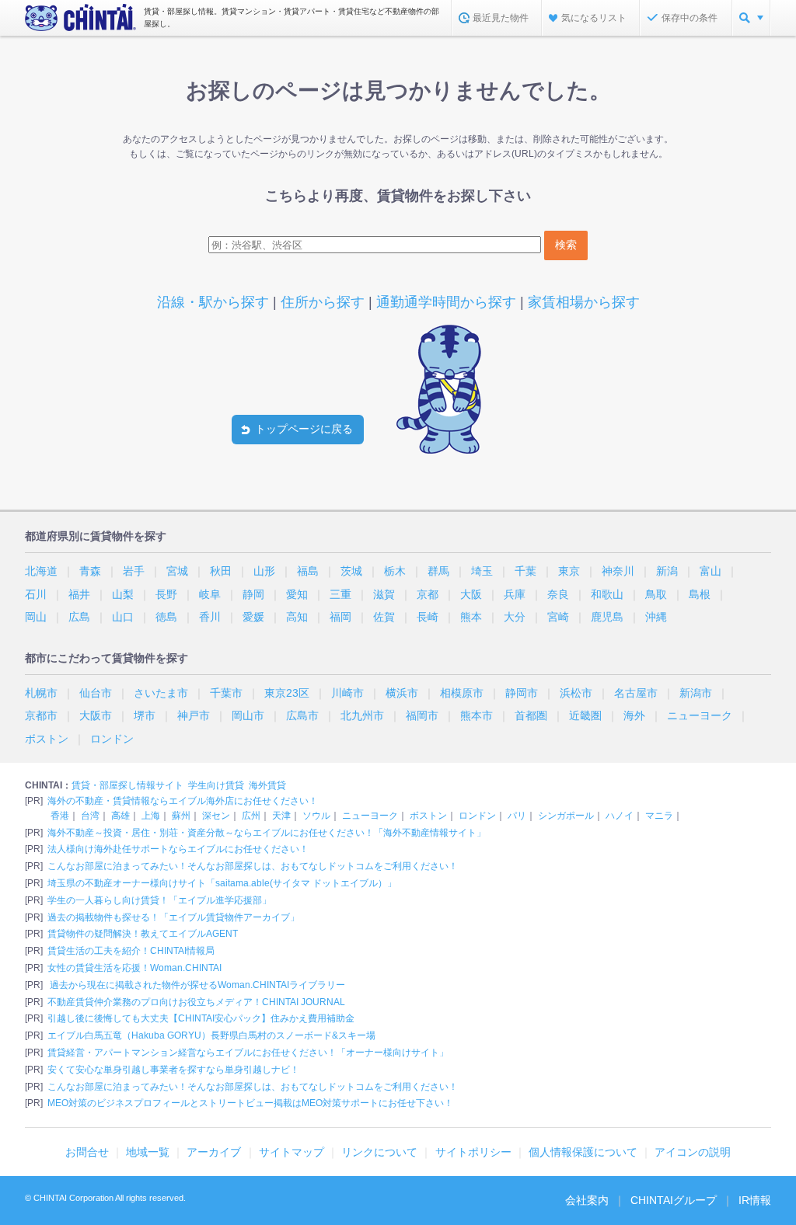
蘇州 (181, 815)
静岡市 (521, 693)
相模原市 (462, 693)
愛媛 (253, 617)
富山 (710, 571)
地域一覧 (147, 1152)
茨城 (351, 571)
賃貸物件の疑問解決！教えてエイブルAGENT (142, 933)
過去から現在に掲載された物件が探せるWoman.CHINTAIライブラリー (196, 985)
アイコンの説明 (693, 1152)
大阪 (471, 594)
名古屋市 (636, 693)
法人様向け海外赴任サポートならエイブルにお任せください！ (178, 849)
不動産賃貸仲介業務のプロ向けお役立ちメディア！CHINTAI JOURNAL (196, 1002)
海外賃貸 (267, 785)
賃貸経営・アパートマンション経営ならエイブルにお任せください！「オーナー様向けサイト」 (248, 1052)
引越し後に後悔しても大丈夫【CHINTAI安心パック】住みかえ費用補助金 (200, 1018)
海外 (634, 715)
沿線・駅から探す (213, 302)
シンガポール (566, 815)
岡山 (36, 617)
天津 (281, 815)
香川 (210, 617)
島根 (699, 594)
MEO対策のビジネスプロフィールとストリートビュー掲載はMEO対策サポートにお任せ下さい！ (250, 1103)
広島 (79, 617)
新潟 (667, 571)
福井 (79, 594)
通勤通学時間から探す (446, 302)
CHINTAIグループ (673, 1200)
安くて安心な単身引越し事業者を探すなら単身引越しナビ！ (173, 1069)
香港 (60, 815)
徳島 (166, 617)
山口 (123, 617)
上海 (150, 815)
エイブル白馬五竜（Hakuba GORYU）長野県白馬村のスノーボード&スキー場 (211, 1035)
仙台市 (95, 693)
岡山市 (248, 715)
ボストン (46, 739)
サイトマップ (291, 1152)
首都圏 (531, 715)
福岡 (340, 617)
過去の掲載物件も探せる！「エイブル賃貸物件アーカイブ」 (173, 917)
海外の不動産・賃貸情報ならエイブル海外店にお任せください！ (182, 800)
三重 (340, 594)
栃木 (395, 571)
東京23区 (286, 693)
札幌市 (41, 693)
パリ (517, 815)
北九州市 (362, 715)
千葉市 (226, 693)
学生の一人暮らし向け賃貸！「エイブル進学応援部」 (159, 900)
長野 (166, 594)
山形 (264, 571)
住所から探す (323, 302)
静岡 (253, 594)
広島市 (302, 715)
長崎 (427, 617)
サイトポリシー (473, 1152)
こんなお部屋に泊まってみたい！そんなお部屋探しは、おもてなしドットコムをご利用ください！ (252, 866)
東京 (569, 571)
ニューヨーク (699, 715)
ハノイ (620, 815)
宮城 (177, 571)
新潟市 (695, 693)
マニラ (659, 815)
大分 (514, 617)
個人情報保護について (583, 1152)
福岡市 (422, 715)
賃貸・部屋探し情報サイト (127, 785)
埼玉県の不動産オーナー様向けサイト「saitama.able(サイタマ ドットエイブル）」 (221, 883)
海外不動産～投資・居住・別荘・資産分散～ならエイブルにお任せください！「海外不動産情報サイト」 (266, 832)
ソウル (316, 815)
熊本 (471, 617)
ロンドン (112, 739)
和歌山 (607, 594)
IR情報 (754, 1200)
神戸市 (193, 715)
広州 (251, 815)
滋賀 (384, 594)
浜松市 (576, 693)
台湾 (90, 815)
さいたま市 (161, 693)
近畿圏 (585, 715)
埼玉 (482, 571)
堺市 (144, 715)
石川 (36, 594)
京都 (427, 594)
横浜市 (402, 693)
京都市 (41, 715)
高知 (297, 617)
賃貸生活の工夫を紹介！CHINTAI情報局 (131, 950)
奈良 (558, 594)
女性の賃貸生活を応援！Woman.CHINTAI (134, 967)
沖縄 (656, 617)
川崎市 (347, 693)
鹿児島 (607, 617)
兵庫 (514, 594)
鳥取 (656, 594)
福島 (308, 571)
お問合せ (87, 1152)
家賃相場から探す (584, 302)
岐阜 (210, 594)
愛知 (297, 594)
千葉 (525, 571)
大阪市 (95, 715)
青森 (90, 571)
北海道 (41, 571)
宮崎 (558, 617)
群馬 (438, 571)
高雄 (120, 815)
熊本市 (476, 715)
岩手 (134, 571)
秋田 (221, 571)
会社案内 (587, 1200)
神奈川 (618, 571)
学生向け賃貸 (216, 785)
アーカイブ (214, 1152)
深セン (216, 815)
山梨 (123, 594)
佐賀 (384, 617)
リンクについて (379, 1152)
